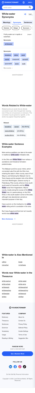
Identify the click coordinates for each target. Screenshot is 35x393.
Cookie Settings (23, 331)
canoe (16, 126)
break (20, 262)
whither (21, 297)
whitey (4, 297)
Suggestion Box (23, 338)
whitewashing (23, 290)
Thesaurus (5, 321)
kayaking (8, 126)
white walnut (6, 281)
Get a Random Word (17, 354)
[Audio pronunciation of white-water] (25, 14)
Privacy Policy (22, 324)
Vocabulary (5, 331)
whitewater (8, 44)
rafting (4, 262)
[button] (23, 2)
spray (17, 63)
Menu (30, 2)
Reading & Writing (7, 338)
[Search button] (30, 7)
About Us (21, 317)
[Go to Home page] (10, 2)
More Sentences (7, 219)
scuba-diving (9, 135)
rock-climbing (9, 131)
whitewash (5, 287)
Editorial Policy (22, 328)
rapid (23, 55)
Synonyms (17, 22)
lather (16, 55)
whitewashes (6, 290)
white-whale (6, 284)
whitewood (22, 293)
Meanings (6, 22)
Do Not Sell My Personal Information (17, 374)
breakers (8, 55)
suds (23, 63)
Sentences (28, 22)
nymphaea (22, 265)
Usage (4, 335)
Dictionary (5, 317)
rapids (7, 59)
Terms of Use (22, 335)
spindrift (25, 59)
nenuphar (5, 265)
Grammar (5, 328)
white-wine (22, 284)
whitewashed (23, 287)
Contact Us (21, 321)
